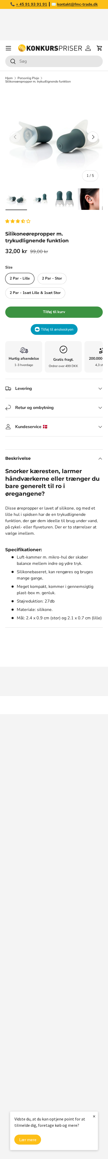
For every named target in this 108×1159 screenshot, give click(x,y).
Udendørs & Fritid (22, 1080)
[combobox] (54, 61)
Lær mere (27, 1139)
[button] (18, 221)
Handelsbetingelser (24, 945)
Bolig (10, 1049)
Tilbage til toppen (54, 705)
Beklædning (16, 1070)
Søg (9, 893)
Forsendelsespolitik (24, 977)
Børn (9, 1091)
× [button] (94, 1116)
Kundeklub (15, 987)
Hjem (9, 78)
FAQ (9, 914)
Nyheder (13, 1028)
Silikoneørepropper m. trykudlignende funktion (38, 81)
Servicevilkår (17, 956)
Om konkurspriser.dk (25, 903)
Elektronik (14, 1059)
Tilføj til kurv (54, 311)
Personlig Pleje (28, 78)
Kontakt (12, 924)
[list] (54, 137)
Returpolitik (16, 935)
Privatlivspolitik (20, 966)
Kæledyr (13, 1038)
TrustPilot (65, 851)
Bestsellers (16, 1017)
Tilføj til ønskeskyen (57, 329)
